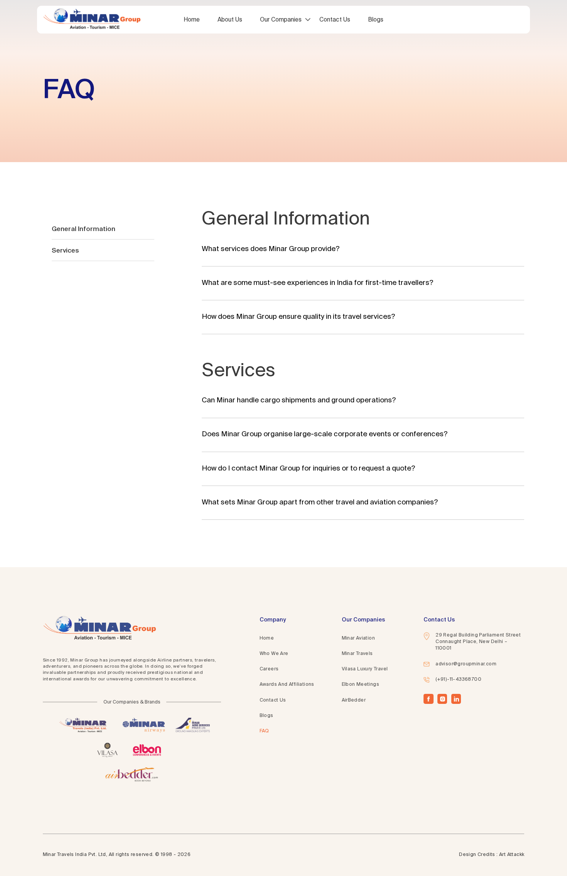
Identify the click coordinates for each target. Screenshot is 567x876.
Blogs (375, 19)
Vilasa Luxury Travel (365, 669)
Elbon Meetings (361, 684)
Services (65, 250)
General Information (83, 228)
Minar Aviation (358, 638)
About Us (230, 19)
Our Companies (281, 19)
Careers (269, 669)
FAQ (264, 731)
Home (192, 19)
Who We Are (274, 654)
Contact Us (334, 19)
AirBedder (354, 700)
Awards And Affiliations (287, 684)
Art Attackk (511, 855)
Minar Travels (357, 654)
